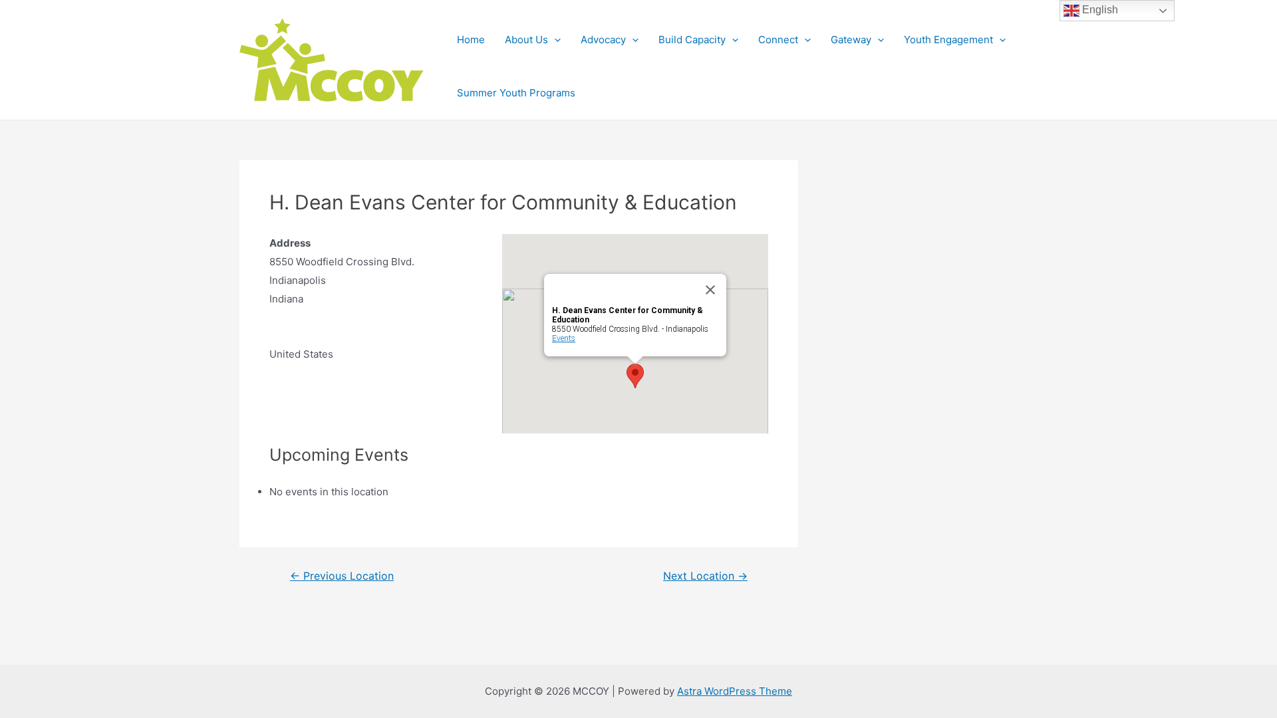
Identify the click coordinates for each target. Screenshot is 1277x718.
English (1098, 9)
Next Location (705, 576)
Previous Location (342, 576)
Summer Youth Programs (516, 92)
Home (471, 39)
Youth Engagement (948, 39)
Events (563, 338)
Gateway (851, 39)
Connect (778, 39)
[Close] (710, 290)
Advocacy (603, 39)
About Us (526, 39)
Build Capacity (692, 39)
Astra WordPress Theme (734, 691)
